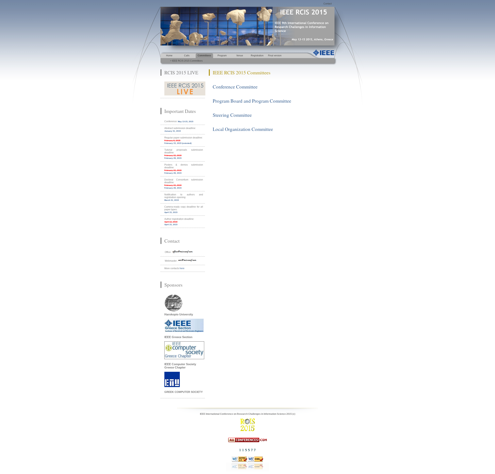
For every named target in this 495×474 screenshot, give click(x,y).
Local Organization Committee (243, 129)
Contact (327, 3)
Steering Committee (232, 115)
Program (222, 55)
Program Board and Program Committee (252, 101)
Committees (204, 55)
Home (169, 55)
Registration (257, 55)
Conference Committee (235, 86)
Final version (275, 55)
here (182, 268)
